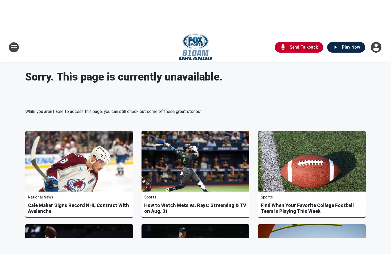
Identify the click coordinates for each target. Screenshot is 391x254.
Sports (150, 197)
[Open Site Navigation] (14, 47)
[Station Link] (195, 47)
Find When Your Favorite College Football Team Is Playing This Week (307, 208)
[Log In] (376, 47)
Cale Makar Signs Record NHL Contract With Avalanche (78, 208)
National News (40, 197)
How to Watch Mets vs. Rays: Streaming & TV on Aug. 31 (195, 208)
